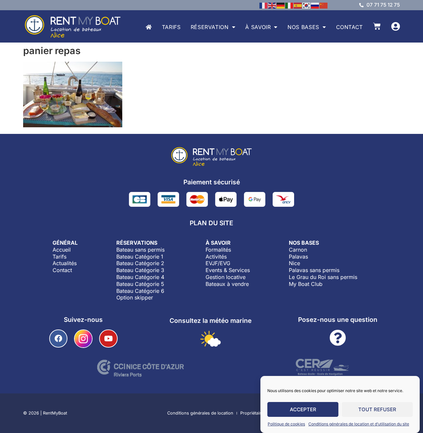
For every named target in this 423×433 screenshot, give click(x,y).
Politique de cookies (286, 423)
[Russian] (315, 5)
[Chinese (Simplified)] (324, 5)
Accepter (303, 409)
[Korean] (306, 5)
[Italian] (289, 5)
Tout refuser (377, 409)
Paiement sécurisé (211, 182)
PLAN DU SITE (211, 223)
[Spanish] (298, 5)
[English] (272, 5)
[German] (281, 5)
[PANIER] (376, 26)
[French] (263, 5)
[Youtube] (108, 338)
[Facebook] (58, 338)
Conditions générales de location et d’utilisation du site (358, 423)
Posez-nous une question (337, 320)
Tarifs (171, 27)
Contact (349, 27)
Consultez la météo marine (210, 321)
